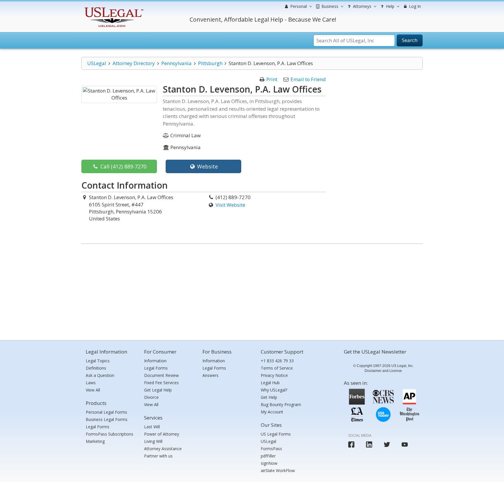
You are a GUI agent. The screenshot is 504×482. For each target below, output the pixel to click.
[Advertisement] (252, 290)
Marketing (95, 441)
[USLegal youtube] (405, 444)
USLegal (96, 63)
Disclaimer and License (383, 371)
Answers (210, 375)
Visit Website (230, 204)
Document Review (161, 375)
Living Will (153, 441)
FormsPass (271, 448)
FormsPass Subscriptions (109, 434)
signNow (269, 463)
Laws (91, 382)
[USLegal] (113, 8)
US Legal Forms (276, 434)
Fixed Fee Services (161, 382)
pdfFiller (268, 456)
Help (389, 6)
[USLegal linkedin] (369, 444)
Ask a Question (100, 375)
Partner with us (158, 456)
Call (122, 166)
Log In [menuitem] (414, 6)
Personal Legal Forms (106, 412)
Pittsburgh (210, 63)
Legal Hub (270, 382)
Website (207, 166)
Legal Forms (97, 426)
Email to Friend (308, 79)
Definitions (96, 368)
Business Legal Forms (106, 419)
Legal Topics (98, 360)
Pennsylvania (176, 63)
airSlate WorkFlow (278, 470)
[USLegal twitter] (387, 444)
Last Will (152, 426)
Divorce (151, 397)
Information (155, 360)
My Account (272, 412)
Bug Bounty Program (281, 404)
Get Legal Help (158, 390)
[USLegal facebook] (351, 444)
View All (93, 390)
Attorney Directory (134, 63)
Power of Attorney (161, 434)
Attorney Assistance (163, 448)
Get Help (269, 397)
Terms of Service (277, 368)
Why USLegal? (274, 390)
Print (271, 79)
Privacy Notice (274, 375)
